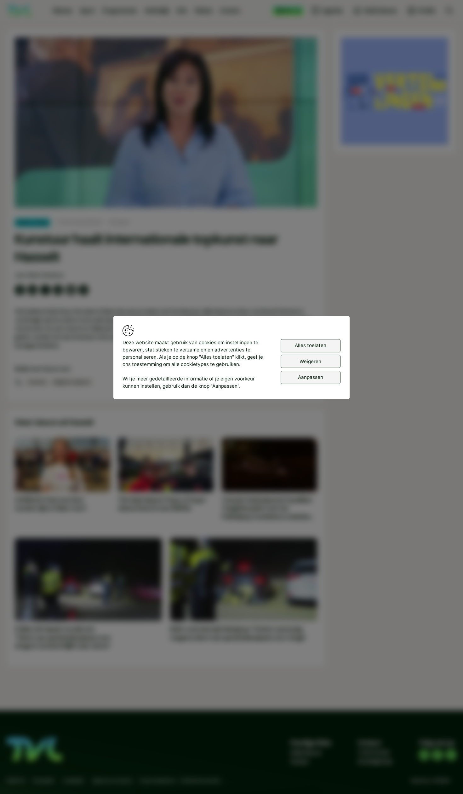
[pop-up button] (295, 197)
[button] (167, 124)
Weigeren (310, 361)
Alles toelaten (310, 345)
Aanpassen (310, 377)
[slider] (166, 186)
